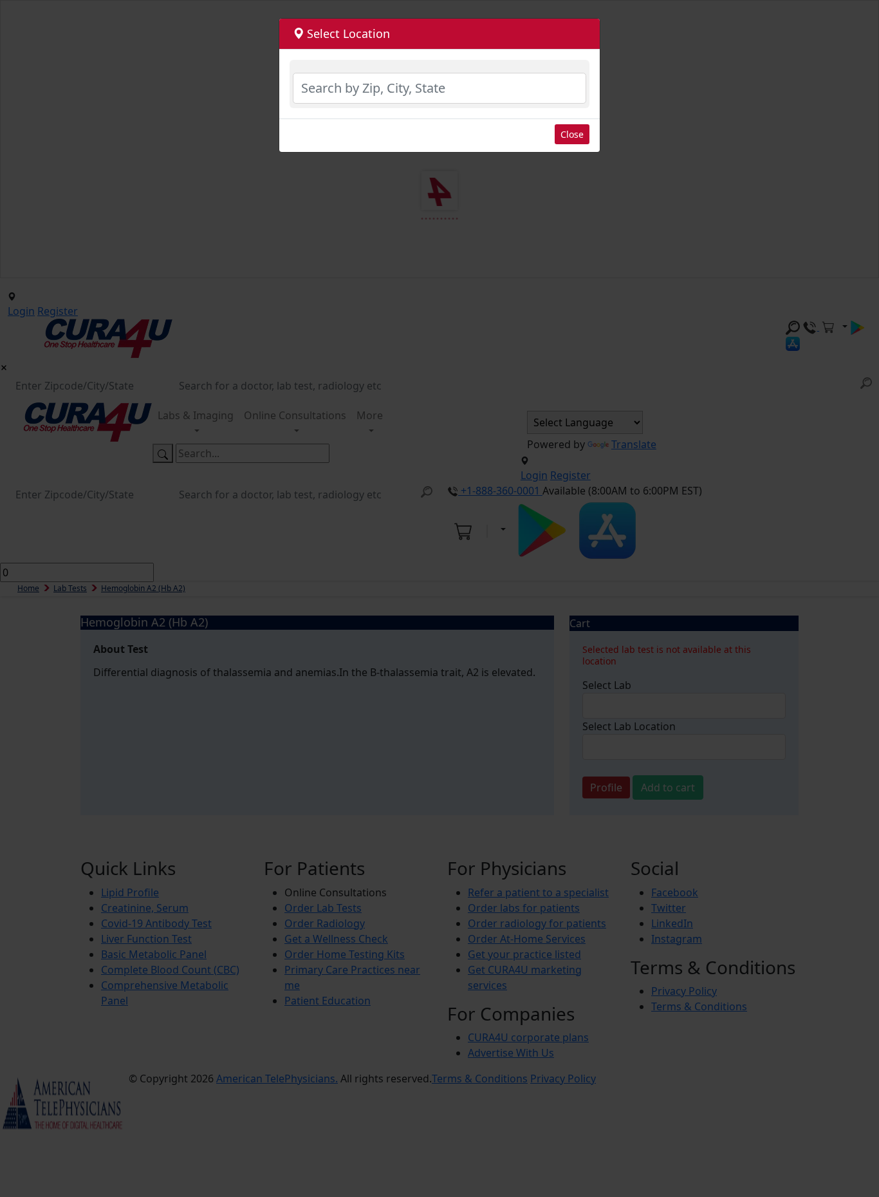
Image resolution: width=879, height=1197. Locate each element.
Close (572, 134)
